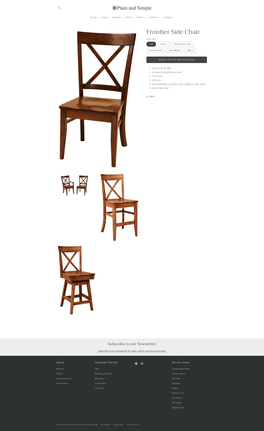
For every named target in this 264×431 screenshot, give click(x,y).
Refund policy (105, 425)
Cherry (163, 44)
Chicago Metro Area (181, 369)
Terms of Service (63, 378)
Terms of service (133, 425)
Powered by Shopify (90, 425)
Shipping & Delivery (104, 374)
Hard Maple (174, 50)
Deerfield (176, 378)
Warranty (99, 378)
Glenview (176, 383)
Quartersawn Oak (182, 44)
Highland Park (178, 408)
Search (59, 374)
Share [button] (151, 96)
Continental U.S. (179, 374)
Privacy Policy (62, 383)
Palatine (175, 388)
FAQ (97, 369)
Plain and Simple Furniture (72, 425)
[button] (59, 8)
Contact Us (100, 388)
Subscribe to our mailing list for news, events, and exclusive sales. (132, 351)
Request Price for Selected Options (177, 59)
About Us (60, 369)
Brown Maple (155, 50)
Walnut (190, 50)
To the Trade (100, 383)
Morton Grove (178, 393)
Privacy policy (118, 425)
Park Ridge (176, 403)
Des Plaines (177, 398)
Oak (151, 44)
